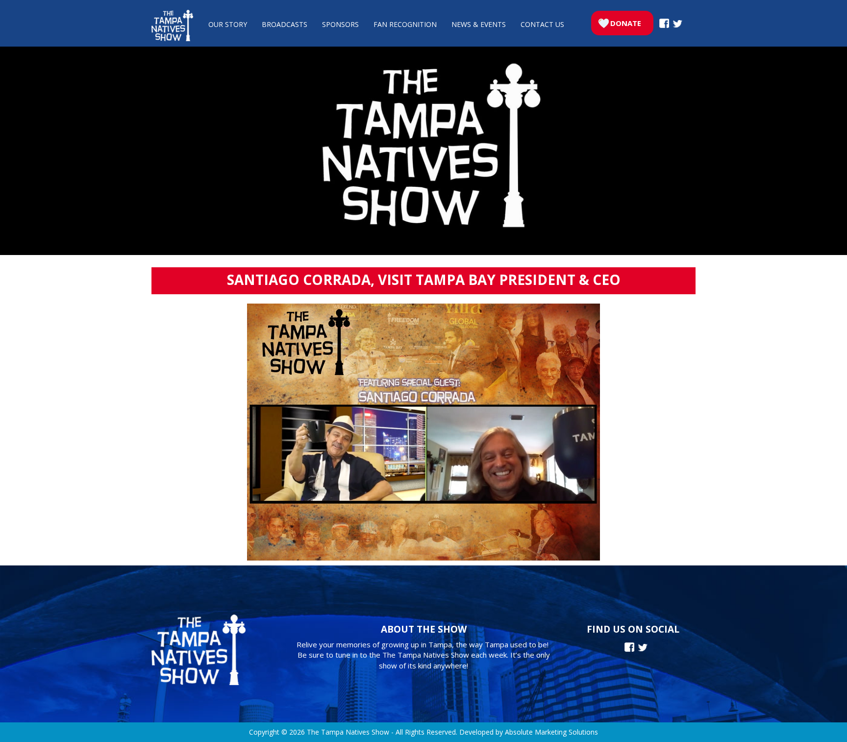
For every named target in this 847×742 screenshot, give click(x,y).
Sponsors (340, 24)
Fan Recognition (405, 24)
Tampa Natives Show (172, 25)
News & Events (478, 24)
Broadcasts (284, 24)
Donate (625, 23)
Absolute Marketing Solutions (551, 732)
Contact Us (542, 24)
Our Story (227, 24)
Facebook (664, 23)
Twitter (677, 23)
